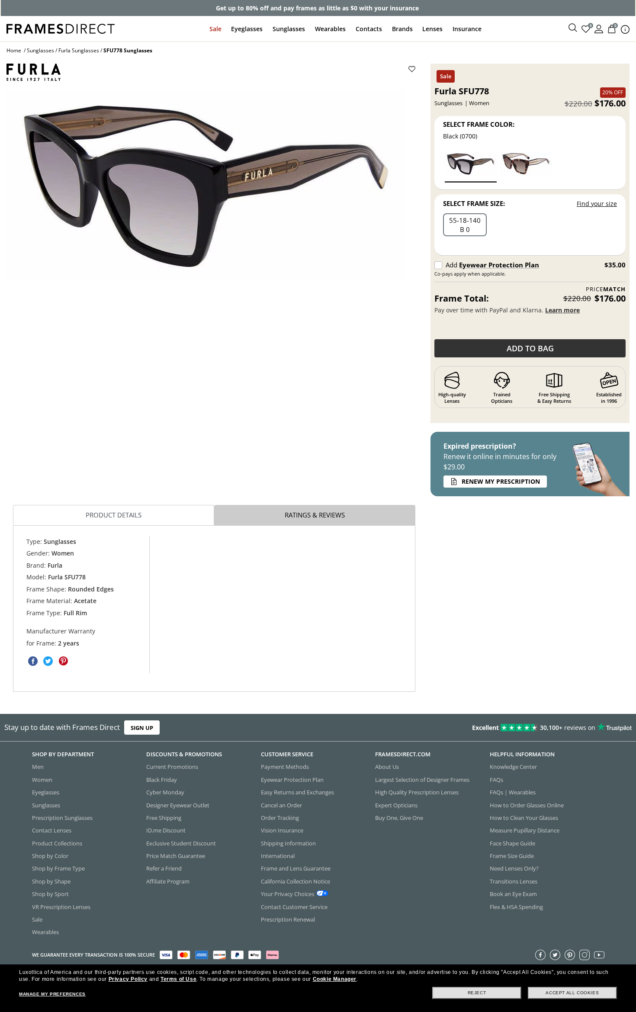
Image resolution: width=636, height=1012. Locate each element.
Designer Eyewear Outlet (177, 805)
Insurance (467, 29)
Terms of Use (178, 979)
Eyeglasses (247, 29)
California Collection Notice (295, 881)
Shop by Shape (51, 881)
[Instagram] (584, 954)
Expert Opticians (396, 805)
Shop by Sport (50, 894)
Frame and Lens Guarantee (296, 868)
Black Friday (161, 780)
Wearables (330, 29)
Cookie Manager (335, 979)
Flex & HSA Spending (516, 906)
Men (38, 767)
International (278, 856)
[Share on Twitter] (48, 661)
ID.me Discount (166, 830)
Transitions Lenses (513, 881)
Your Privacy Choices (287, 894)
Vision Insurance (282, 830)
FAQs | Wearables (513, 792)
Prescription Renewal (288, 919)
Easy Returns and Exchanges (297, 792)
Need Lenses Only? (514, 868)
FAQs (496, 780)
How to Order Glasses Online (527, 805)
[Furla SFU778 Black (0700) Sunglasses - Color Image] (471, 166)
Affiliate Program (168, 881)
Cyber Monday (165, 792)
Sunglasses (289, 29)
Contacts (369, 29)
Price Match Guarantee (175, 856)
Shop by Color (50, 856)
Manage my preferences (52, 994)
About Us (387, 767)
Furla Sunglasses (78, 50)
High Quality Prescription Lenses (417, 792)
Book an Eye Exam (513, 894)
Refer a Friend (164, 868)
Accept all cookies (572, 992)
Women (42, 780)
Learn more (562, 310)
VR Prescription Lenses (61, 906)
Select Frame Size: (474, 203)
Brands (402, 29)
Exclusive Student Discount (181, 843)
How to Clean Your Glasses (524, 818)
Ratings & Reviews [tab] (315, 515)
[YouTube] (599, 954)
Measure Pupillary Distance (524, 830)
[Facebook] (540, 954)
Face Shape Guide (512, 843)
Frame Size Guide (512, 856)
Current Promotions (172, 767)
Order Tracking (280, 818)
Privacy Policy (128, 979)
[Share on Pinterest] (63, 661)
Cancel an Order (281, 805)
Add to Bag (530, 348)
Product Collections (57, 843)
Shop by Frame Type (58, 868)
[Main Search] (573, 28)
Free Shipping (163, 818)
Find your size (597, 203)
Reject (477, 992)
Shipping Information (288, 843)
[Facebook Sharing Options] (33, 661)
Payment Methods (285, 767)
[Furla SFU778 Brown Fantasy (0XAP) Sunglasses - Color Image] (526, 166)
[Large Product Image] (205, 185)
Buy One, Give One (399, 818)
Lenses (432, 29)
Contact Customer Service (294, 906)
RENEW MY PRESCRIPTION (501, 481)
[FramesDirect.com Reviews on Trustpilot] (501, 727)
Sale (215, 29)
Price (606, 289)
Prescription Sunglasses (62, 818)
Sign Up (142, 727)
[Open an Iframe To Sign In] (598, 28)
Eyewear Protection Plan (499, 264)
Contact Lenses (51, 830)
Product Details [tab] (113, 515)
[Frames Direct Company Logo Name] (60, 28)
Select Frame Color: (478, 124)
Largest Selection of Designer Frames (422, 780)
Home (13, 50)
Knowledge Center (513, 767)
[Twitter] (555, 954)
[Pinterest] (570, 954)
